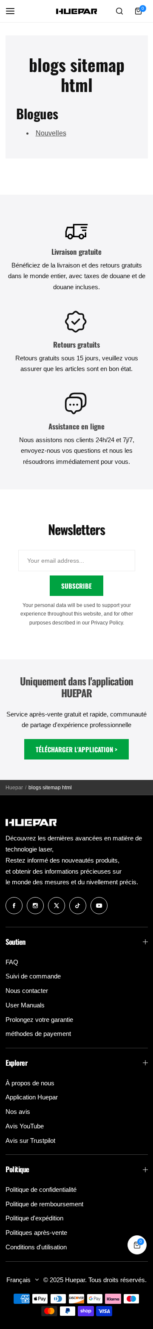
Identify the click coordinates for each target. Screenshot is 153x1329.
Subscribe (76, 585)
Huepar (14, 788)
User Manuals (25, 1005)
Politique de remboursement (44, 1204)
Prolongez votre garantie (39, 1019)
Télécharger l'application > (76, 749)
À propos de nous (30, 1083)
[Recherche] (119, 11)
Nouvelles (51, 133)
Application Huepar (32, 1097)
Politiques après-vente (36, 1232)
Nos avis (18, 1111)
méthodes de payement (38, 1033)
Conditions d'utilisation (36, 1247)
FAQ (12, 962)
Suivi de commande (33, 976)
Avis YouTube (25, 1126)
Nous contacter (27, 990)
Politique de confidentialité (41, 1189)
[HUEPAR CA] (76, 11)
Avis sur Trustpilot (30, 1140)
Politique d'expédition (34, 1218)
